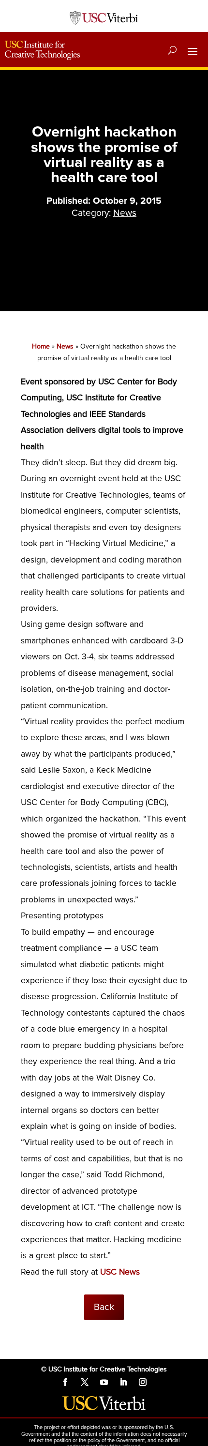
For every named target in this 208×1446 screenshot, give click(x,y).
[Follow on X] (84, 1382)
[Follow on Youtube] (104, 1382)
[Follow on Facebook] (65, 1382)
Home (41, 346)
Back (104, 1307)
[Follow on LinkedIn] (123, 1382)
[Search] (172, 50)
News (124, 213)
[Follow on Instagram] (142, 1382)
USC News (120, 1272)
